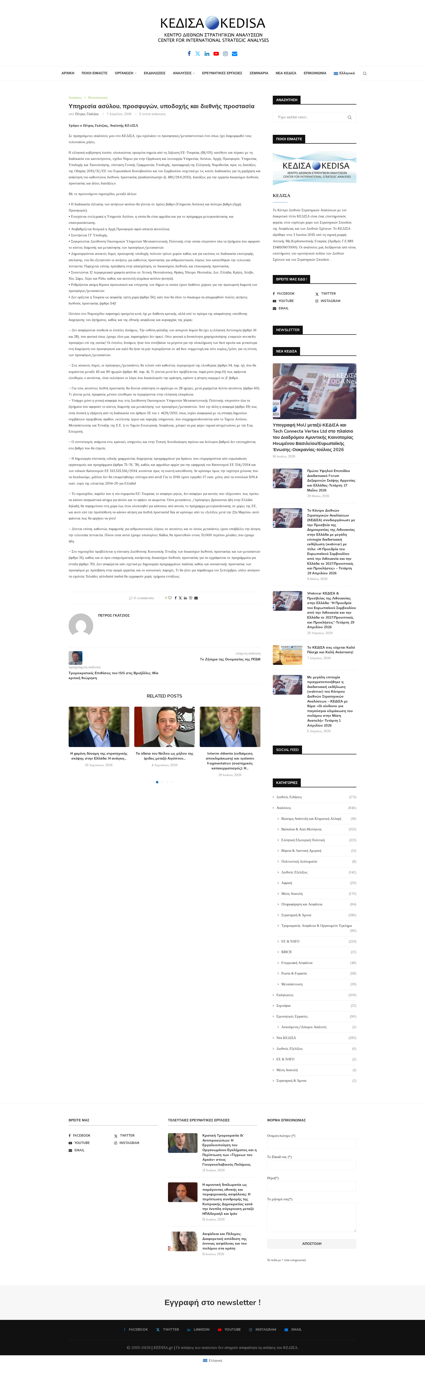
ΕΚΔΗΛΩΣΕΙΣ (155, 73)
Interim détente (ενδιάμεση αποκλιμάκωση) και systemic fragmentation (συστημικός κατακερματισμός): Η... (230, 761)
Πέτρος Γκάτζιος (87, 114)
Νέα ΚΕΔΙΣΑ (316, 1038)
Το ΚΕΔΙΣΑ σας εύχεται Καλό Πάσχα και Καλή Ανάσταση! (331, 650)
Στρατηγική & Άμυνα (318, 915)
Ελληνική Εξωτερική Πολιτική (318, 840)
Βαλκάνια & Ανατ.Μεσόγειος (318, 829)
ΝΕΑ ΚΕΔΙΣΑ (286, 73)
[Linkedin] (207, 53)
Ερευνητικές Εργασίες (316, 1016)
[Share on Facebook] (176, 598)
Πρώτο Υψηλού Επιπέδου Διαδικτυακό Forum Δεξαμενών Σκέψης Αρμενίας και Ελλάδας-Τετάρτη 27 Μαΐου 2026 (331, 480)
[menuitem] (344, 73)
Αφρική (318, 883)
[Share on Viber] (190, 598)
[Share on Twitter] (180, 598)
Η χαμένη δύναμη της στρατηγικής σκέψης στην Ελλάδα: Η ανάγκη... (98, 756)
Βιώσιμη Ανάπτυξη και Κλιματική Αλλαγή (318, 818)
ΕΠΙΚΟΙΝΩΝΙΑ (315, 73)
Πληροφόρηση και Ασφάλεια (318, 904)
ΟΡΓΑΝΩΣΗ (124, 73)
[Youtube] (216, 53)
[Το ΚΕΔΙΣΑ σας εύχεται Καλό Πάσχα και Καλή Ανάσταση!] (287, 655)
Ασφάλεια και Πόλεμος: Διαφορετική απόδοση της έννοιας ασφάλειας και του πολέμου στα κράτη (224, 1241)
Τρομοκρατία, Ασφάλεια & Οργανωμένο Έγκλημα (318, 925)
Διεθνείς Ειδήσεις (316, 797)
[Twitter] (197, 53)
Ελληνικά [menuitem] (215, 1360)
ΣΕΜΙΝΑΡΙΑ (259, 73)
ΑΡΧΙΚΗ (67, 73)
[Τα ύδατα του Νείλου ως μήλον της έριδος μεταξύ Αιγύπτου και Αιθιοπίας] (164, 727)
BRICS (318, 952)
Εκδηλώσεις (316, 995)
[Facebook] (189, 53)
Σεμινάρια (316, 1005)
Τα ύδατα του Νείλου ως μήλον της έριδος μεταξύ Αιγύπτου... (164, 756)
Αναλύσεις (316, 808)
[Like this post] (170, 598)
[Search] (364, 73)
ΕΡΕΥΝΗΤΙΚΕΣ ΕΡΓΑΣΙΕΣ (222, 73)
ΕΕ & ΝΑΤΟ (318, 941)
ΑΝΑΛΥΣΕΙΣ (182, 73)
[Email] (234, 53)
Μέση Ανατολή (318, 893)
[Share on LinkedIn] (185, 598)
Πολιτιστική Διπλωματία (318, 861)
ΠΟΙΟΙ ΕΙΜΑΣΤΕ (94, 73)
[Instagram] (225, 53)
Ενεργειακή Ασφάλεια (318, 963)
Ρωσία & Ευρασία (318, 973)
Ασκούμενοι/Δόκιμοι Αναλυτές (318, 1027)
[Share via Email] (196, 598)
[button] (75, 745)
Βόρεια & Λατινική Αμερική (318, 850)
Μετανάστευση (318, 984)
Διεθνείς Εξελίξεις (318, 872)
